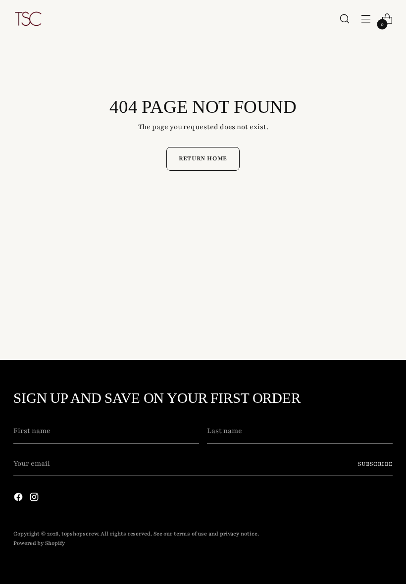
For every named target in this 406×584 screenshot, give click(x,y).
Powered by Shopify (39, 543)
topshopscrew (79, 533)
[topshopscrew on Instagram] (35, 499)
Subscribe (375, 464)
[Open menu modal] (366, 19)
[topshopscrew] (28, 19)
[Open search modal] (345, 19)
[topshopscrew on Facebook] (19, 499)
